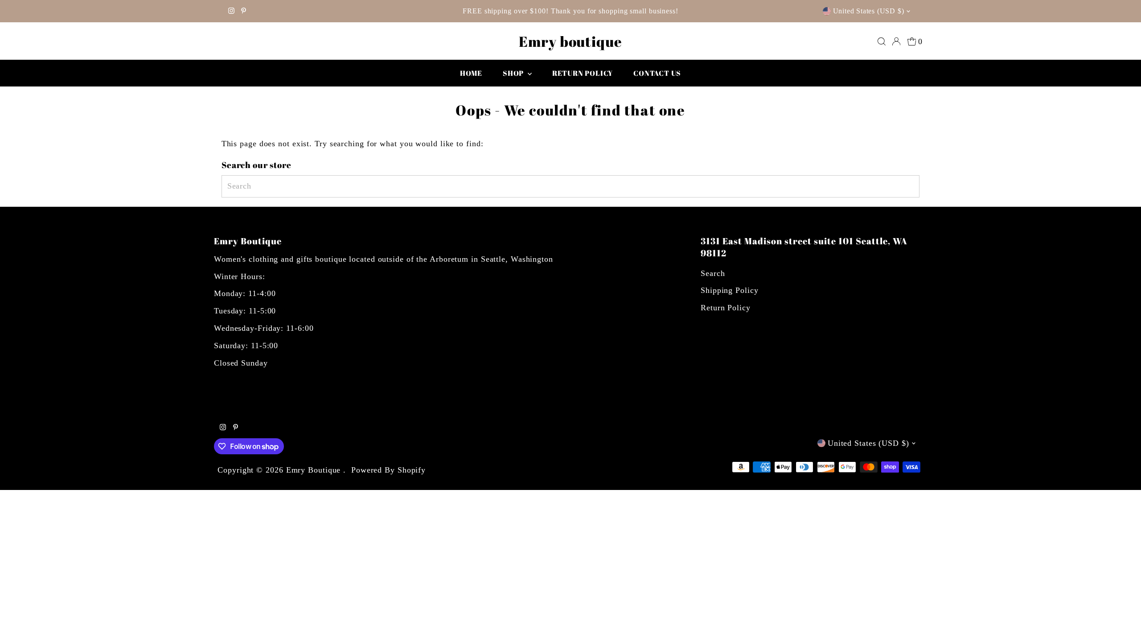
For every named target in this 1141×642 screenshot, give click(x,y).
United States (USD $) (868, 11)
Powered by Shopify (388, 469)
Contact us (657, 73)
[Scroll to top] (1123, 624)
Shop (514, 73)
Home (471, 73)
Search (713, 273)
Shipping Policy (730, 290)
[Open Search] (882, 41)
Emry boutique (570, 41)
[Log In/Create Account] (896, 41)
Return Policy (726, 307)
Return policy (582, 73)
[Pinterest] (243, 11)
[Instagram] (231, 11)
